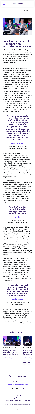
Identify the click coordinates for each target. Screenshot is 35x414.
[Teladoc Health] (18, 4)
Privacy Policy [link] (17, 395)
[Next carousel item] (29, 362)
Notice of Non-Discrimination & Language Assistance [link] (17, 401)
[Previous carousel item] (25, 362)
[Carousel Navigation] (17, 362)
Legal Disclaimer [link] (17, 398)
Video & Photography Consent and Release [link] (17, 404)
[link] (20, 388)
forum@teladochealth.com (17, 384)
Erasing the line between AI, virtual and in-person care (11, 339)
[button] (3, 3)
